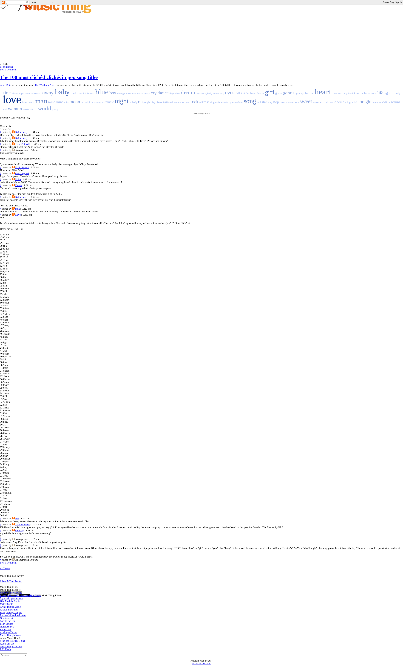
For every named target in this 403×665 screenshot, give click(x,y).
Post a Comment (8, 69)
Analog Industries (9, 609)
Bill (17, 518)
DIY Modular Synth (10, 601)
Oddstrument (6, 618)
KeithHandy (21, 132)
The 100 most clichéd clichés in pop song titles (49, 77)
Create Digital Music (10, 606)
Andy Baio (5, 85)
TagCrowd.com (205, 114)
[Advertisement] (26, 36)
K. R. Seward (22, 167)
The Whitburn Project (45, 85)
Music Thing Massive (11, 635)
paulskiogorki (22, 173)
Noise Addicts (7, 626)
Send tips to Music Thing (12, 640)
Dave (18, 214)
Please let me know (201, 663)
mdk (17, 208)
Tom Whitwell (22, 144)
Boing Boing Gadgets (11, 612)
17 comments (6, 66)
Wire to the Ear (7, 621)
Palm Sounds (6, 623)
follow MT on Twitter (11, 581)
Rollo (18, 179)
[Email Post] (28, 117)
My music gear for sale (11, 598)
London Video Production (13, 615)
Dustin (18, 185)
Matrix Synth (6, 604)
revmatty (19, 530)
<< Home (5, 568)
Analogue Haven (8, 632)
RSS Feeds (5, 649)
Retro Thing (6, 629)
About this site (7, 643)
